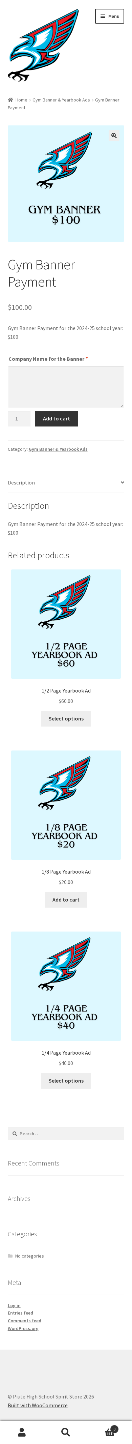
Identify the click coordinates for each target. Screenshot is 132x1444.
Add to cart (56, 418)
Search (66, 1432)
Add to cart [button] (66, 899)
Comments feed (24, 1321)
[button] (114, 135)
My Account (22, 1432)
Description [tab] (21, 482)
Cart (101, 1427)
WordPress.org (23, 1328)
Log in (14, 1305)
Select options (66, 718)
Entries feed (20, 1313)
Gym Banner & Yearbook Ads (61, 100)
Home (21, 100)
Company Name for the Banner (47, 358)
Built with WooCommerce (38, 1405)
